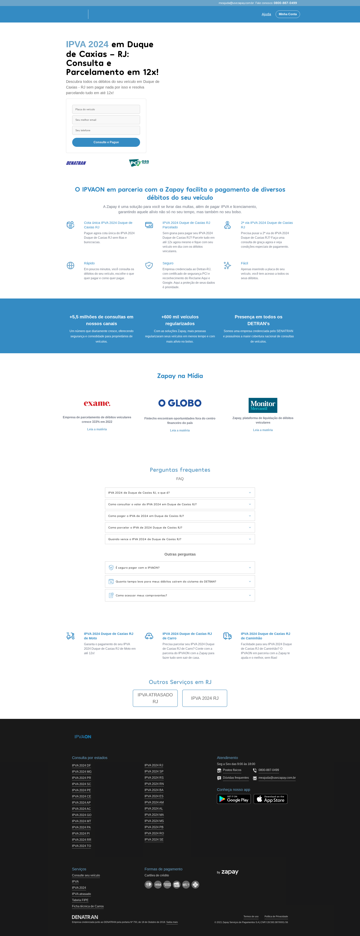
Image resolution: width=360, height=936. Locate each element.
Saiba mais (172, 922)
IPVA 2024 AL (154, 808)
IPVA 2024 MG (82, 771)
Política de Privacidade (276, 916)
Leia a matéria (97, 429)
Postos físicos (232, 770)
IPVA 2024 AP (81, 802)
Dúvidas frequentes (236, 777)
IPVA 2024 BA (154, 790)
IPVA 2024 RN (154, 783)
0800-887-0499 (269, 770)
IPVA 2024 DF (81, 765)
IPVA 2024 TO (81, 846)
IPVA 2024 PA (81, 827)
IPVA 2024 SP (154, 771)
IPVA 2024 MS (154, 821)
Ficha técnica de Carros (88, 906)
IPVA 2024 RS (154, 777)
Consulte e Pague (106, 142)
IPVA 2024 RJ (205, 698)
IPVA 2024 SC (81, 784)
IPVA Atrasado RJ (155, 698)
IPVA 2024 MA (154, 814)
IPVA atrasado (81, 894)
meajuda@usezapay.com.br (277, 777)
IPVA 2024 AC (81, 808)
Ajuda (266, 14)
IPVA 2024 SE (154, 839)
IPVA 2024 (79, 887)
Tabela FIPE (80, 900)
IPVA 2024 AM (154, 802)
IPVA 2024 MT (81, 821)
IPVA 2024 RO (154, 833)
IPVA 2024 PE (81, 790)
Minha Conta (288, 14)
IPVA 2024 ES (154, 796)
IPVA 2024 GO (81, 815)
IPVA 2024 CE (81, 796)
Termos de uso (251, 916)
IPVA (75, 881)
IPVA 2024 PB (154, 827)
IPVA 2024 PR (81, 777)
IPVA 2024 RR (81, 839)
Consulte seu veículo (86, 875)
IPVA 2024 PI (81, 833)
